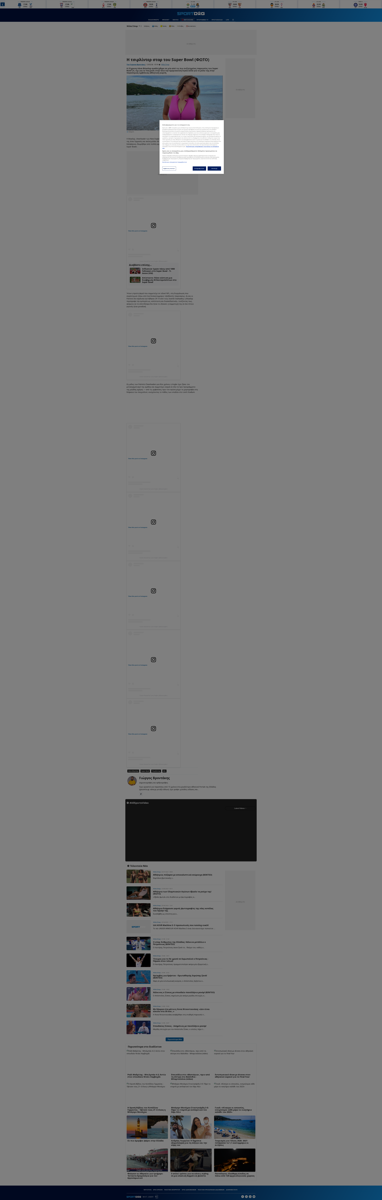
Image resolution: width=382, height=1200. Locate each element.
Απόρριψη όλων (199, 168)
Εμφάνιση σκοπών (169, 168)
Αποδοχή (214, 168)
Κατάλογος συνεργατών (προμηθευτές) (174, 162)
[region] (191, 147)
